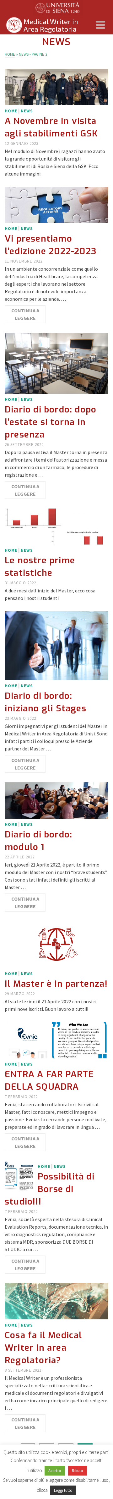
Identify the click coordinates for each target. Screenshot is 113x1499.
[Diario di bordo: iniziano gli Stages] (56, 645)
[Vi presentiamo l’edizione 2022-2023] (56, 204)
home (11, 111)
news (27, 111)
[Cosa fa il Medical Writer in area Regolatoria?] (56, 1300)
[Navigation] (100, 25)
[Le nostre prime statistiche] (56, 526)
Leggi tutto (63, 1490)
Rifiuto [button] (77, 1470)
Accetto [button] (54, 1470)
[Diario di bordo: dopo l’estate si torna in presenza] (56, 362)
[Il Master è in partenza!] (56, 944)
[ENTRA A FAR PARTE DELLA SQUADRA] (56, 1039)
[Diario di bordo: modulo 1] (56, 800)
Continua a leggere (25, 314)
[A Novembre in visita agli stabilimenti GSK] (56, 86)
